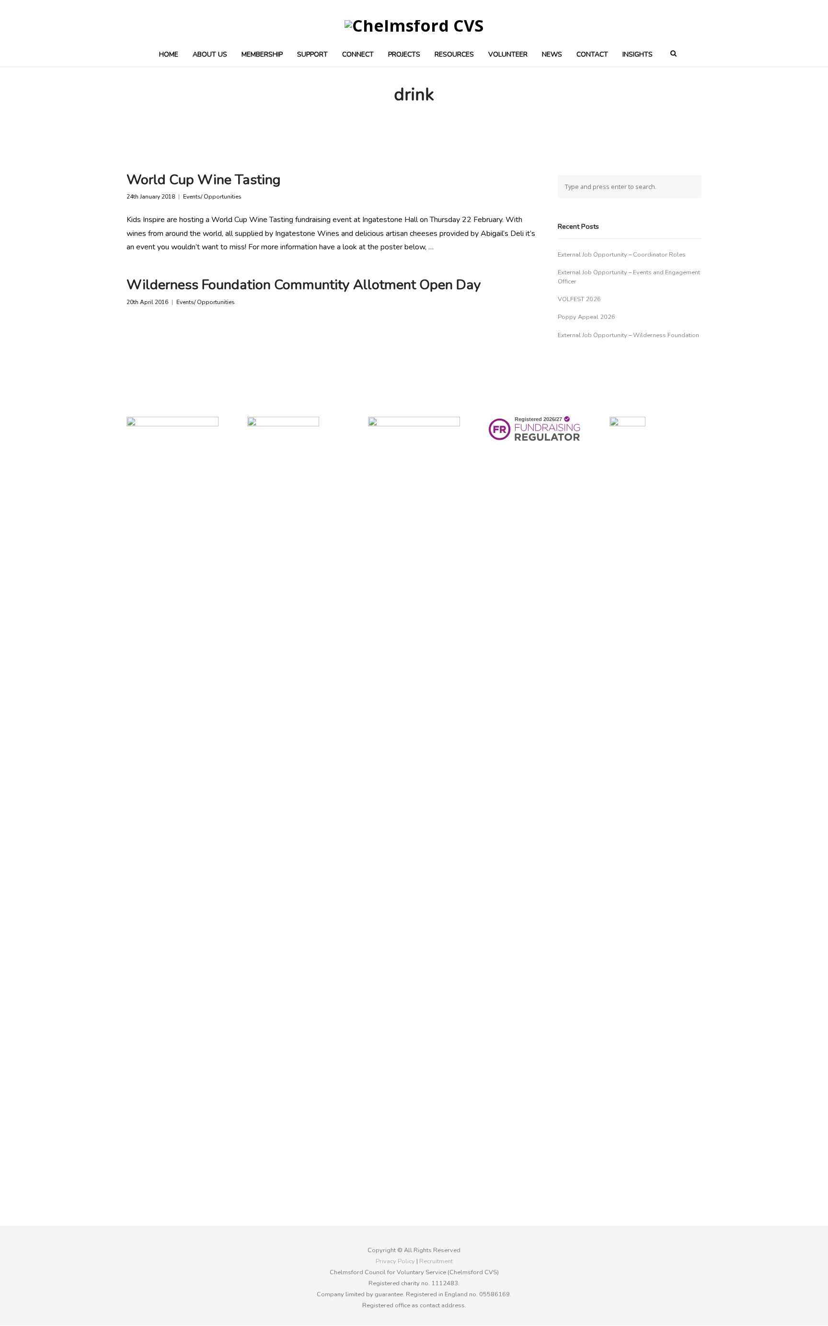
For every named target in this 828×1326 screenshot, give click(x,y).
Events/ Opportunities (212, 196)
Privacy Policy (395, 1261)
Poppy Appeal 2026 (586, 317)
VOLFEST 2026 (579, 299)
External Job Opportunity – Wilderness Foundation (628, 335)
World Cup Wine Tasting (203, 179)
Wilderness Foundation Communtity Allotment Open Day (303, 284)
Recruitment (436, 1261)
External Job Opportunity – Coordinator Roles (622, 254)
